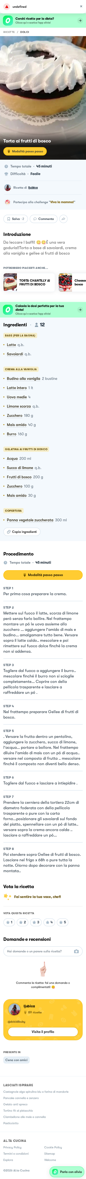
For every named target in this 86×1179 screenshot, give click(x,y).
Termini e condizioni (16, 1153)
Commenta (46, 219)
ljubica (33, 188)
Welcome (50, 1160)
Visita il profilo (43, 1032)
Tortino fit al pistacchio (18, 1110)
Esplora (8, 1160)
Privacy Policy (12, 1147)
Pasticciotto (11, 1123)
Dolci (24, 32)
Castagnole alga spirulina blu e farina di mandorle (35, 1091)
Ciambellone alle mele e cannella (24, 1117)
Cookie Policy (53, 1147)
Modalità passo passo (27, 151)
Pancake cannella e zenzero (21, 1098)
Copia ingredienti (24, 532)
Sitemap (49, 1153)
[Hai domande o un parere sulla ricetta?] (39, 951)
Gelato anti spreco (15, 1104)
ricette (9, 32)
